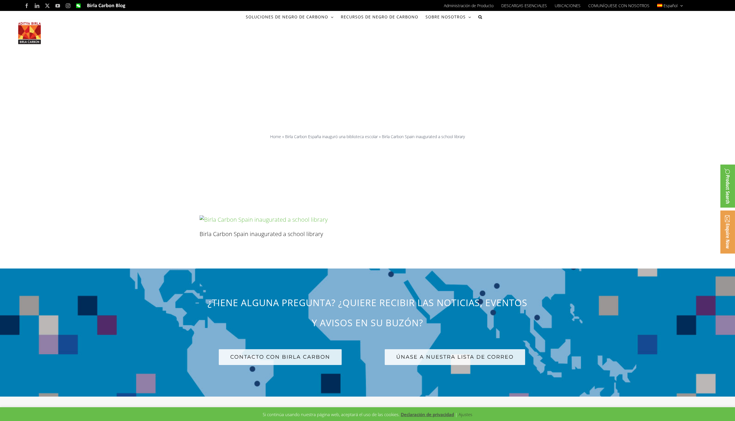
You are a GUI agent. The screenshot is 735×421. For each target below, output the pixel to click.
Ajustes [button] (465, 414)
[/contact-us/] (727, 232)
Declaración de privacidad (427, 414)
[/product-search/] (727, 186)
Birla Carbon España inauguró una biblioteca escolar (331, 136)
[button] (480, 17)
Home (275, 136)
